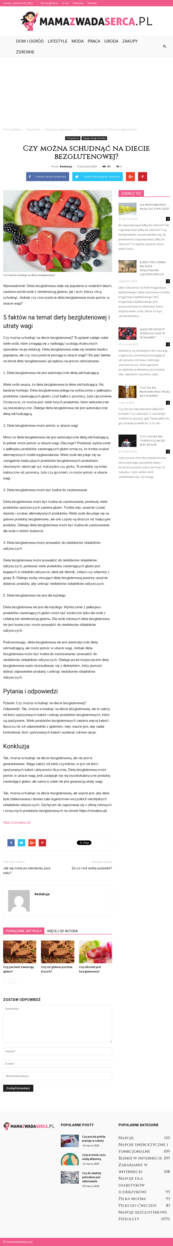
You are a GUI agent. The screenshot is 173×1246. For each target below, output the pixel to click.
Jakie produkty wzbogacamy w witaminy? (152, 333)
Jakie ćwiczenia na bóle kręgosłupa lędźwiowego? (153, 268)
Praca (94, 41)
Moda (77, 41)
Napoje (126, 1138)
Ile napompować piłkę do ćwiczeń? (154, 207)
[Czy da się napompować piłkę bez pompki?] (127, 392)
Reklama (78, 3)
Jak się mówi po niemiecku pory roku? (26, 870)
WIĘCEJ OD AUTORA (62, 931)
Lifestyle (57, 41)
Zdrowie (25, 52)
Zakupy (130, 41)
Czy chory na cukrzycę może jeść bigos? (152, 441)
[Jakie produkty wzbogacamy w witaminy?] (127, 333)
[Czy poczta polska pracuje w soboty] (70, 1141)
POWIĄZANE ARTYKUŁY (24, 931)
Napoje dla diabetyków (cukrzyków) (132, 1185)
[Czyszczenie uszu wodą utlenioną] (70, 1159)
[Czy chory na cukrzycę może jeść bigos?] (127, 441)
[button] (164, 46)
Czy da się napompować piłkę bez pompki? (155, 392)
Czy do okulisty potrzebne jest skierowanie (91, 1177)
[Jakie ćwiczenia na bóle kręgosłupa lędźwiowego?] (127, 266)
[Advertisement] (86, 91)
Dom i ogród (30, 41)
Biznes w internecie (140, 1158)
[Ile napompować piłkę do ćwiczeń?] (127, 209)
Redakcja (66, 166)
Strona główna (49, 3)
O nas (65, 3)
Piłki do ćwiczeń (137, 1205)
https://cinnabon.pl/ (17, 822)
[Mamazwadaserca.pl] (86, 21)
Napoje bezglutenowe (94, 138)
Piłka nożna (132, 1199)
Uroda (111, 41)
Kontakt (92, 3)
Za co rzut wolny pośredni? (92, 868)
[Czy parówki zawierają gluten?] (19, 952)
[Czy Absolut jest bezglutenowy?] (95, 952)
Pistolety (128, 1219)
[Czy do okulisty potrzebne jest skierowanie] (70, 1177)
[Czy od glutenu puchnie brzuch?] (57, 952)
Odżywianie (72, 138)
